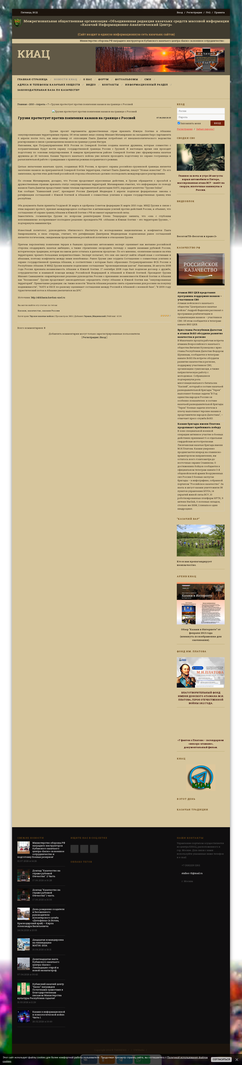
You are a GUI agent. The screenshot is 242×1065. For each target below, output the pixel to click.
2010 (31, 104)
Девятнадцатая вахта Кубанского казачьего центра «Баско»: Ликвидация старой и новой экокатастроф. (45, 964)
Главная (22, 104)
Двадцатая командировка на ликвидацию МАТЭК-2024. (48, 942)
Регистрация (194, 12)
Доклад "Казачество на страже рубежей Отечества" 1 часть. (46, 892)
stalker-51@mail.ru (192, 873)
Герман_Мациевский (95, 316)
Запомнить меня (191, 123)
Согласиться (221, 1059)
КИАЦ (33, 54)
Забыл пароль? (205, 129)
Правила (219, 12)
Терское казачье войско (42, 316)
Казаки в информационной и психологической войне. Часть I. (48, 1014)
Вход (180, 12)
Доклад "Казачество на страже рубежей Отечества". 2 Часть (46, 873)
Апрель (40, 104)
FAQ (208, 12)
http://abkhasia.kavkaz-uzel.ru (48, 297)
